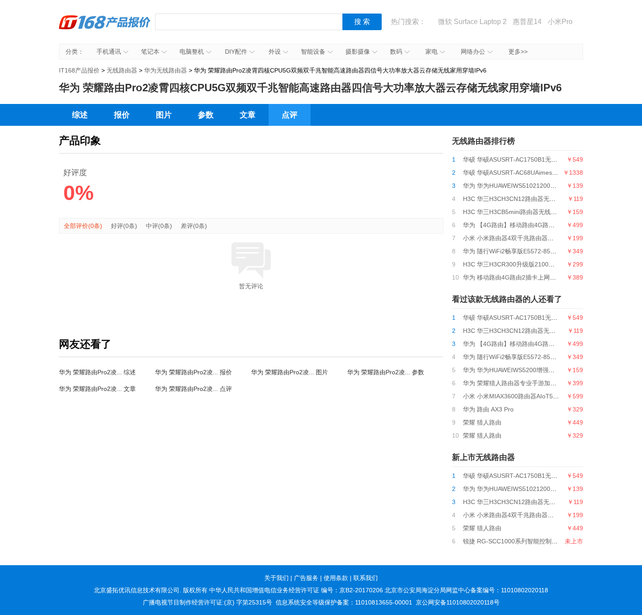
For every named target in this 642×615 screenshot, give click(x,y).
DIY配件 (236, 51)
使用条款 (336, 577)
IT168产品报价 (105, 28)
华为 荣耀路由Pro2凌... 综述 (97, 372)
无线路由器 (122, 70)
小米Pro (560, 21)
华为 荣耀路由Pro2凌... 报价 (193, 372)
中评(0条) (159, 225)
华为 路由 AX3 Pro (488, 409)
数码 (396, 51)
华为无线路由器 (165, 70)
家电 (431, 51)
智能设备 (313, 51)
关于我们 (276, 577)
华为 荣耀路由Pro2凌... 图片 (289, 372)
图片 (164, 115)
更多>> (518, 51)
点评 (289, 115)
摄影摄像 (357, 51)
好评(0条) (124, 225)
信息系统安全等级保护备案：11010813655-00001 (344, 602)
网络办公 (473, 51)
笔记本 (150, 51)
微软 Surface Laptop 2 (472, 21)
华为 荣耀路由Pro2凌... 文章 (97, 388)
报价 (122, 115)
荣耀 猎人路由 (482, 422)
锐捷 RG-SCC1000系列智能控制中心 (513, 541)
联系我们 (365, 577)
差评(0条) (194, 225)
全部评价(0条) (83, 225)
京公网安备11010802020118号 (458, 602)
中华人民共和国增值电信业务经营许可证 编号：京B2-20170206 (296, 590)
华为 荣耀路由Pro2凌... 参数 (385, 372)
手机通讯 (109, 51)
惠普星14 (527, 21)
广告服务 (306, 577)
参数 (206, 115)
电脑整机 (191, 51)
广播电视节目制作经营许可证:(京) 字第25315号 (207, 602)
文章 (247, 115)
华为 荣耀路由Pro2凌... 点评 (193, 388)
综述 (80, 115)
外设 (275, 51)
